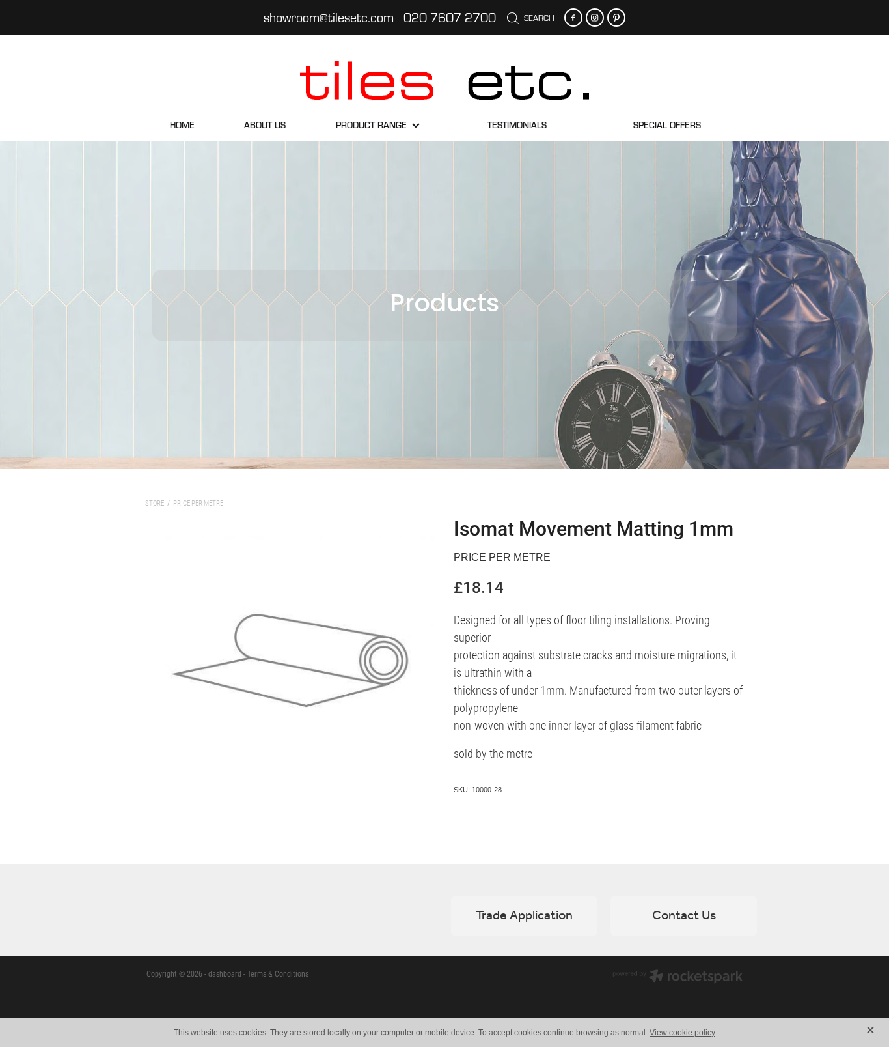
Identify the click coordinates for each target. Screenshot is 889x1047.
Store (154, 503)
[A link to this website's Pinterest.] (616, 17)
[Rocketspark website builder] (677, 977)
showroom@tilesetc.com (329, 17)
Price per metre (198, 503)
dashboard (224, 973)
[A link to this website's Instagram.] (595, 17)
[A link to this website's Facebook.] (573, 17)
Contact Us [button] (684, 916)
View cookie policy (682, 1032)
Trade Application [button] (524, 916)
